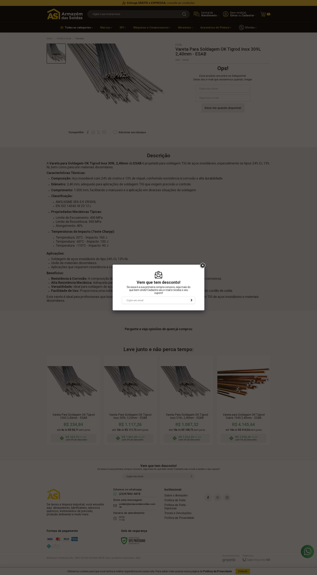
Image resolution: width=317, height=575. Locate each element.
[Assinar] (191, 300)
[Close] (202, 265)
